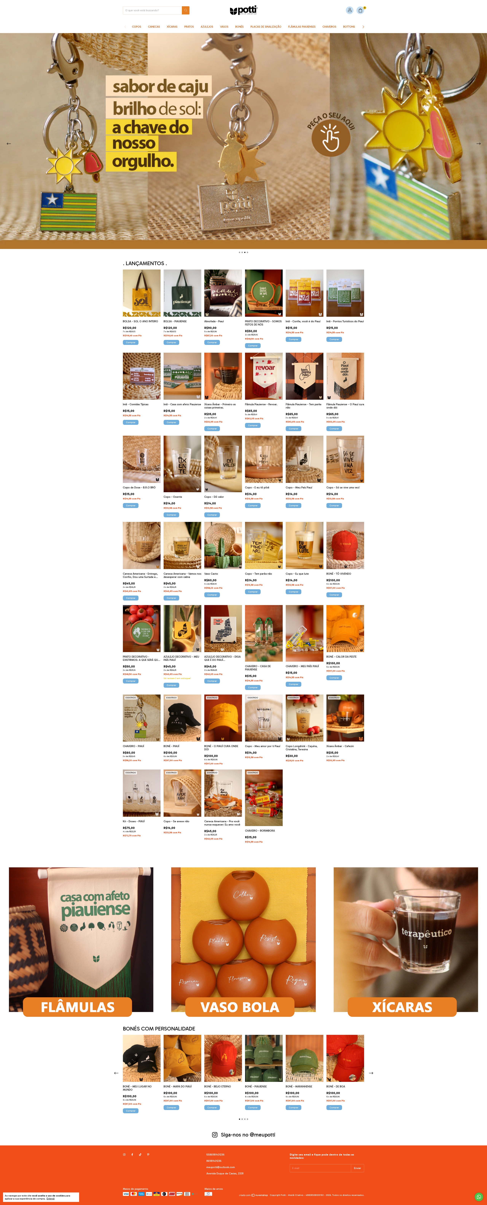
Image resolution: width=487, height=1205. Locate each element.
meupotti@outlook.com (220, 1167)
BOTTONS (349, 26)
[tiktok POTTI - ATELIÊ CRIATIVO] (140, 1154)
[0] (360, 10)
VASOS (224, 26)
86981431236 (213, 1161)
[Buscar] (185, 10)
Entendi (51, 1198)
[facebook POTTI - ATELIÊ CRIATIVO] (132, 1154)
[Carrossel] (243, 141)
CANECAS (154, 26)
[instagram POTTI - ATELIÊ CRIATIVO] (124, 1154)
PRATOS (189, 26)
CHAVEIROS (329, 26)
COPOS (136, 26)
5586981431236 (215, 1154)
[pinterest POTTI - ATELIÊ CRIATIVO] (148, 1154)
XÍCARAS (172, 26)
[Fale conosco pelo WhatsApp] (479, 1197)
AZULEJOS (207, 26)
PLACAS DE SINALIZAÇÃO (266, 26)
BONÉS (239, 26)
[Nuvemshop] (253, 1196)
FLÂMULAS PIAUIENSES (302, 26)
